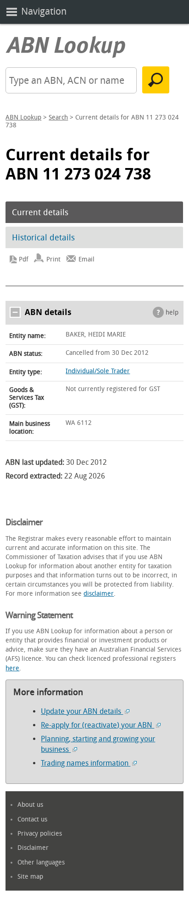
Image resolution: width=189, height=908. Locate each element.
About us (30, 805)
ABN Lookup (23, 117)
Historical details (43, 238)
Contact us (32, 819)
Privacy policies (39, 833)
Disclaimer (33, 848)
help (172, 312)
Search (58, 117)
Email (86, 259)
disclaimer (98, 594)
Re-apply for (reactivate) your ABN (97, 725)
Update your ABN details (82, 711)
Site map (30, 877)
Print (53, 259)
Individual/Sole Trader (98, 371)
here (12, 668)
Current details (40, 212)
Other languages (41, 862)
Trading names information (85, 763)
